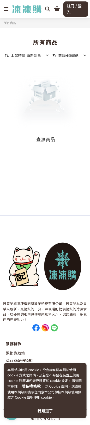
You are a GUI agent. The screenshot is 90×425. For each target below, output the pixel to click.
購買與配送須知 (19, 360)
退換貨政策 (15, 353)
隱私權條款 (32, 386)
